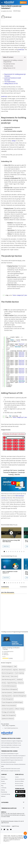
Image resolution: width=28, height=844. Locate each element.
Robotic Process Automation (9, 705)
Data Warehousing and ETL (8, 679)
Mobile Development (19, 692)
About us (3, 777)
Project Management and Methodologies (12, 702)
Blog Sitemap (4, 792)
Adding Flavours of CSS (9, 68)
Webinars (3, 796)
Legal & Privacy (15, 826)
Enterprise (20, 682)
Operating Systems (7, 695)
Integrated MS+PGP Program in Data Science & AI (12, 760)
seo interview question (7, 708)
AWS (15, 666)
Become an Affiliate (19, 781)
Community (3, 787)
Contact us (3, 783)
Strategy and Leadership (8, 712)
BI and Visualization (7, 669)
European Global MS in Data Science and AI (10, 768)
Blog (7, 725)
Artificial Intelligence (7, 666)
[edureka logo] (10, 2)
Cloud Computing (19, 673)
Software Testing (19, 708)
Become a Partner (19, 783)
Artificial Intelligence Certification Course (10, 747)
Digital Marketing (12, 682)
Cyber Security (5, 676)
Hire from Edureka (19, 785)
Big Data (15, 669)
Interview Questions (7, 692)
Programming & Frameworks (12, 725)
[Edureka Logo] (7, 733)
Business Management (7, 673)
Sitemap (3, 790)
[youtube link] (10, 829)
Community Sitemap (5, 794)
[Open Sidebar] (25, 837)
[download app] (20, 792)
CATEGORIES (4, 802)
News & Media (4, 779)
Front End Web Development (9, 686)
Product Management (7, 699)
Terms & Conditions (5, 826)
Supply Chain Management (8, 715)
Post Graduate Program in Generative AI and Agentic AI (13, 755)
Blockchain (22, 669)
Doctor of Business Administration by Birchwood (12, 758)
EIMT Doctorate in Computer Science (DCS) (10, 770)
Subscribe (23, 2)
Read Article (6, 577)
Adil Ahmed (8, 17)
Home (3, 725)
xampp (14, 141)
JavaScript (21, 49)
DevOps (4, 682)
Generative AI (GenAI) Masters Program (9, 753)
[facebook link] (1, 829)
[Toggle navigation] (1, 2)
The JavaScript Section (9, 64)
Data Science (14, 676)
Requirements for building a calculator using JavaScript (13, 60)
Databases (19, 679)
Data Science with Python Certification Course (11, 745)
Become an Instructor (20, 779)
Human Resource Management (9, 689)
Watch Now (6, 546)
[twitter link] (4, 829)
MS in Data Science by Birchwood (8, 762)
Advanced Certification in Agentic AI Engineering (11, 741)
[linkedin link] (7, 829)
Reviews (3, 781)
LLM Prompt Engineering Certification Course (11, 743)
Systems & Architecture (8, 718)
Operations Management (19, 695)
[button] (4, 551)
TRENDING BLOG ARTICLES (8, 808)
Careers (17, 777)
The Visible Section (8, 66)
